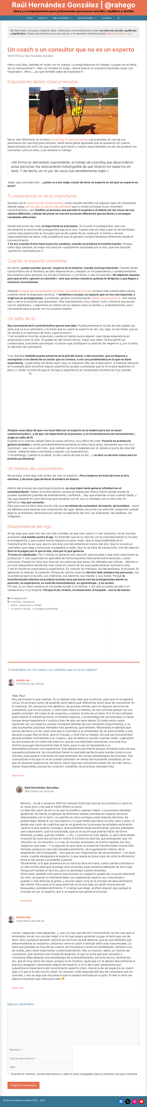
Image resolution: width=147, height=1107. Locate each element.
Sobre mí (43, 18)
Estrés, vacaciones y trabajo (26, 605)
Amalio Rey (23, 917)
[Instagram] (134, 1101)
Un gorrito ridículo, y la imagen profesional (34, 608)
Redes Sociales (85, 18)
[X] (127, 1101)
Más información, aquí (119, 33)
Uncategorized (19, 598)
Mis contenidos (61, 18)
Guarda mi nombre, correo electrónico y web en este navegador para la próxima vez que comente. (74, 1074)
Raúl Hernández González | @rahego (73, 5)
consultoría (28, 601)
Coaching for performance (69, 139)
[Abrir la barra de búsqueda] (118, 17)
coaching (16, 601)
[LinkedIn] (120, 1101)
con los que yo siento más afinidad (47, 206)
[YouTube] (141, 1101)
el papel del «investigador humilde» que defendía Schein (55, 291)
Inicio (30, 18)
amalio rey (23, 680)
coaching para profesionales (44, 203)
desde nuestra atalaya (105, 298)
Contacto (106, 18)
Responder (18, 775)
